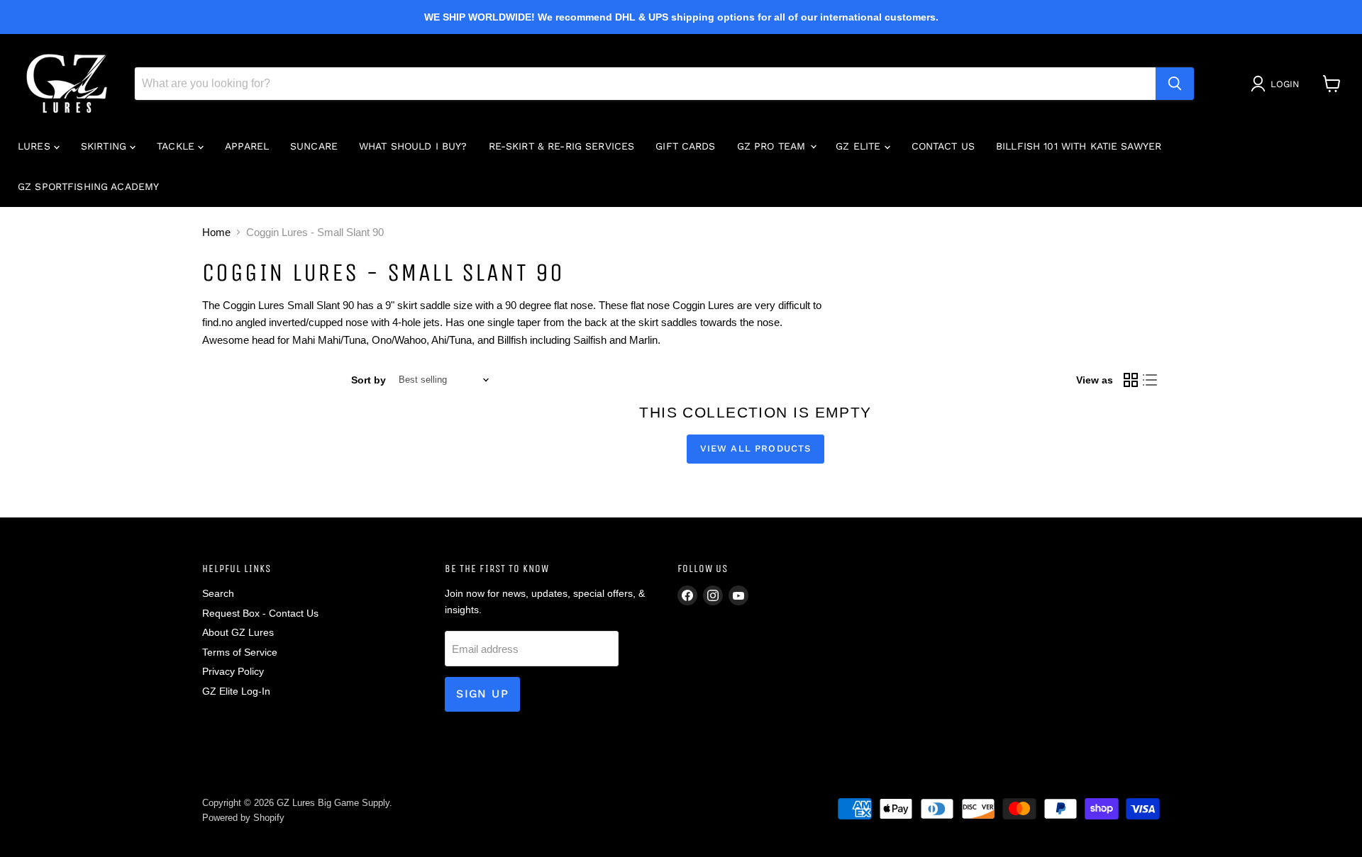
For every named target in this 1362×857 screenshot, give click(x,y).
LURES (36, 146)
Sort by (368, 380)
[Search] (1175, 83)
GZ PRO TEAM (773, 146)
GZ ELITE (860, 146)
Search (218, 593)
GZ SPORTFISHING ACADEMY (88, 186)
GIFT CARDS (685, 146)
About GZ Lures (238, 632)
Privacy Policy (233, 671)
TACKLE (177, 146)
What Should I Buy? (413, 146)
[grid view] (1131, 380)
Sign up (482, 693)
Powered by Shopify (243, 817)
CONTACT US (943, 146)
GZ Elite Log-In (236, 691)
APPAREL (247, 146)
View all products (756, 448)
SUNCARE (314, 146)
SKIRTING (105, 146)
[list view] (1151, 380)
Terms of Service (239, 652)
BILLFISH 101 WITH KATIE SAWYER (1078, 146)
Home (216, 232)
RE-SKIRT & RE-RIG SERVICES (562, 146)
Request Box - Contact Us (260, 613)
